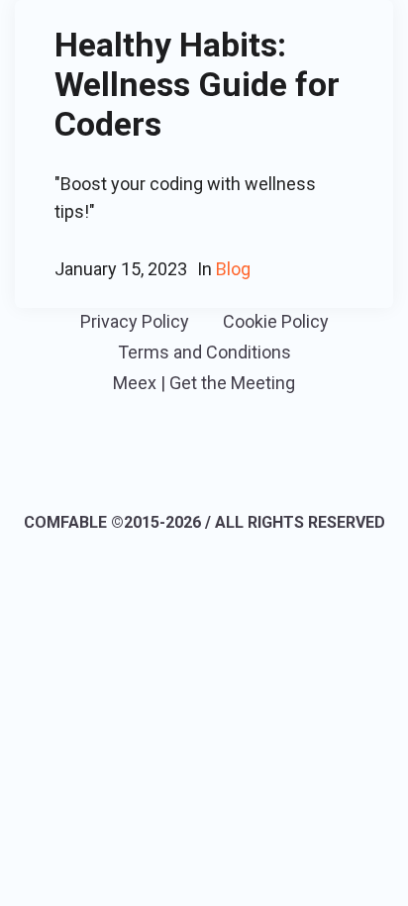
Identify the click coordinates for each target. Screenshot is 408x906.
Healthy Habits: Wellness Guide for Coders (197, 84)
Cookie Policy (276, 321)
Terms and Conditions (204, 352)
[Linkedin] (173, 467)
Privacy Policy (134, 321)
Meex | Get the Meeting (204, 382)
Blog (233, 268)
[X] (232, 467)
